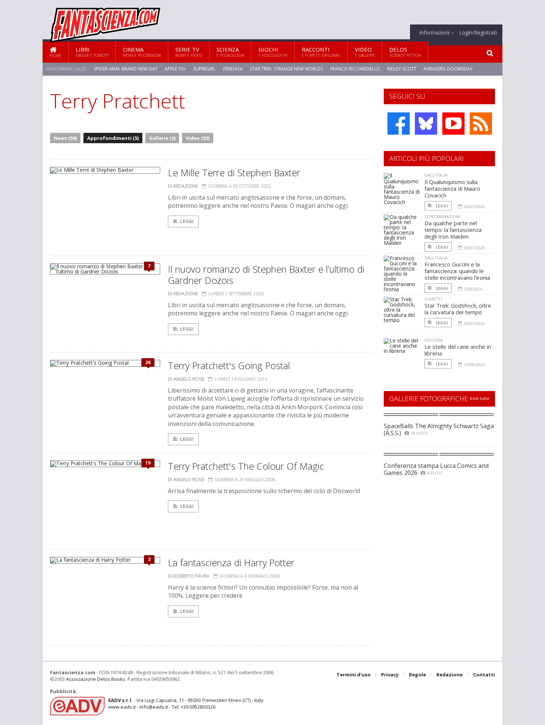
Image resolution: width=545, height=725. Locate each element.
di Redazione (183, 186)
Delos (405, 52)
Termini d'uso (354, 674)
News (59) (65, 138)
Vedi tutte (479, 398)
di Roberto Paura (188, 576)
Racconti (321, 52)
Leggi (187, 221)
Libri (92, 52)
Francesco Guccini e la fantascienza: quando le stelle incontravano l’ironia (457, 270)
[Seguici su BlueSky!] (426, 123)
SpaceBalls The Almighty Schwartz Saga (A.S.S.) (439, 429)
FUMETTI (433, 299)
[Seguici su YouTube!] (453, 123)
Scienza (230, 52)
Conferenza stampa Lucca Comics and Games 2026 (436, 469)
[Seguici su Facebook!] (398, 123)
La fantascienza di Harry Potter (231, 562)
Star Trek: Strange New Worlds (286, 69)
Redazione (449, 674)
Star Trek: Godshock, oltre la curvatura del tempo (458, 309)
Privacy (390, 674)
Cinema (142, 52)
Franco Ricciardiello (355, 69)
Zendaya (232, 69)
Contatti (484, 674)
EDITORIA (434, 340)
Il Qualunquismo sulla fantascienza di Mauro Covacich (452, 188)
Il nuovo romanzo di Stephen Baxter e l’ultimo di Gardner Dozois (266, 274)
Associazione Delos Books (95, 679)
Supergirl (204, 69)
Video (365, 52)
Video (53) (197, 138)
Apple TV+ (175, 69)
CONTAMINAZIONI (442, 216)
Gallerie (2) (162, 138)
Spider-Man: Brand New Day (126, 69)
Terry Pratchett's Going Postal (229, 365)
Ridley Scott (401, 69)
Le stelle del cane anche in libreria (458, 350)
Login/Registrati (478, 32)
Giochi (273, 52)
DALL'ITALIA (436, 175)
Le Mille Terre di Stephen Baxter (234, 172)
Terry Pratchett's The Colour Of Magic (246, 466)
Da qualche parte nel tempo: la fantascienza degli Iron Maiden (453, 229)
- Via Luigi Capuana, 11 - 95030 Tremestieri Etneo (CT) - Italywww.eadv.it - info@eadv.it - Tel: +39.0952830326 (186, 703)
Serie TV (188, 52)
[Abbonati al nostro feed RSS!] (480, 123)
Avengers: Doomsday (448, 69)
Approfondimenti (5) (113, 138)
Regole (417, 674)
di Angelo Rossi (186, 379)
